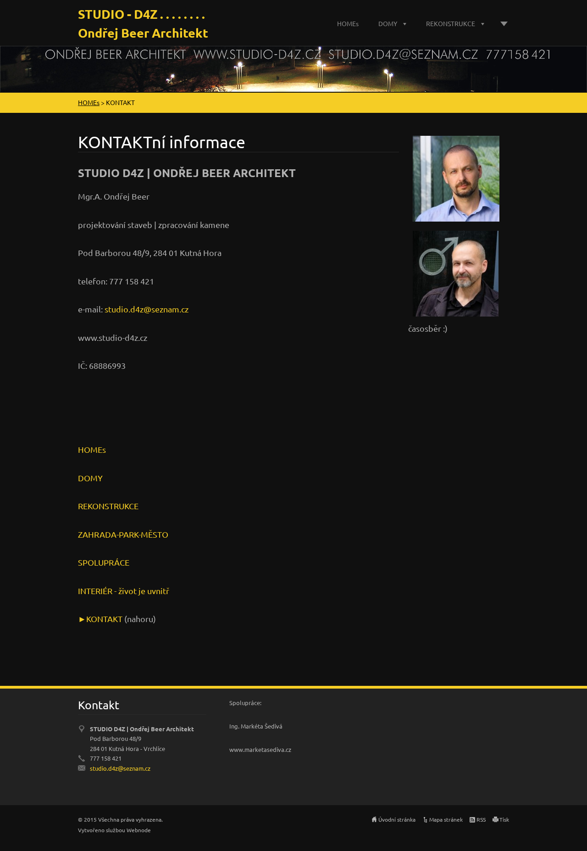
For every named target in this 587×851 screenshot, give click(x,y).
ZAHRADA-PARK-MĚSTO (123, 534)
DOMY (387, 23)
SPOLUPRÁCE (103, 562)
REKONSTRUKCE (450, 23)
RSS (481, 819)
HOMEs (348, 23)
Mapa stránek (446, 819)
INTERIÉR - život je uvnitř (123, 590)
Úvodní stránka (396, 819)
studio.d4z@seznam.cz (146, 309)
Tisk (504, 819)
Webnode (139, 830)
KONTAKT (104, 618)
